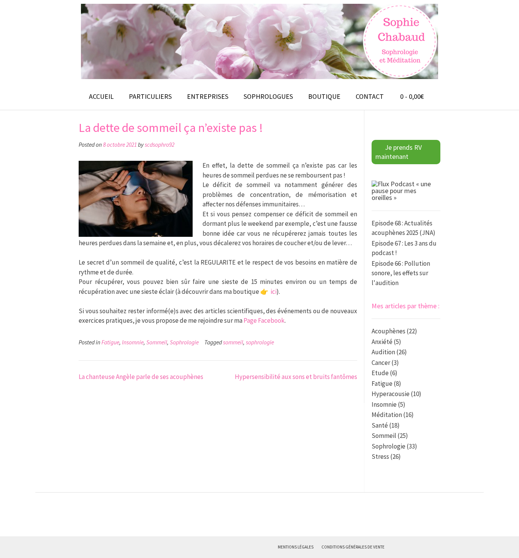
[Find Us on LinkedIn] (423, 547)
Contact (370, 96)
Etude (380, 373)
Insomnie (133, 342)
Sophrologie (184, 342)
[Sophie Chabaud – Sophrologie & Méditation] (259, 41)
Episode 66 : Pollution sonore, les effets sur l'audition (401, 273)
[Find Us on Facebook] (393, 547)
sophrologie (260, 342)
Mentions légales (295, 547)
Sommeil (156, 342)
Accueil (101, 96)
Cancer (381, 362)
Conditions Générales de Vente (353, 547)
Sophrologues (268, 96)
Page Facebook (264, 320)
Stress (380, 456)
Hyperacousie (391, 394)
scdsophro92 (159, 144)
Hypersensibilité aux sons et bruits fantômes (296, 377)
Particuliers (150, 96)
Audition (383, 352)
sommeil (233, 342)
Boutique (324, 96)
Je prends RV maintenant (398, 152)
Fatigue (110, 342)
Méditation (387, 415)
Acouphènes (388, 331)
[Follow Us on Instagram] (413, 547)
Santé (380, 425)
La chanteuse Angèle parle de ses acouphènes (141, 377)
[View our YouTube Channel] (403, 547)
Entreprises (207, 96)
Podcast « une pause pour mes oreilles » (401, 190)
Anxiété (382, 342)
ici (274, 291)
